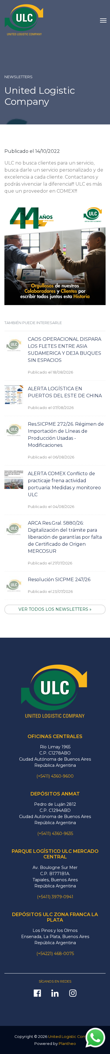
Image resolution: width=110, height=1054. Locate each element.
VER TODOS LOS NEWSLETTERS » (55, 609)
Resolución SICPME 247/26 (59, 579)
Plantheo (67, 1043)
